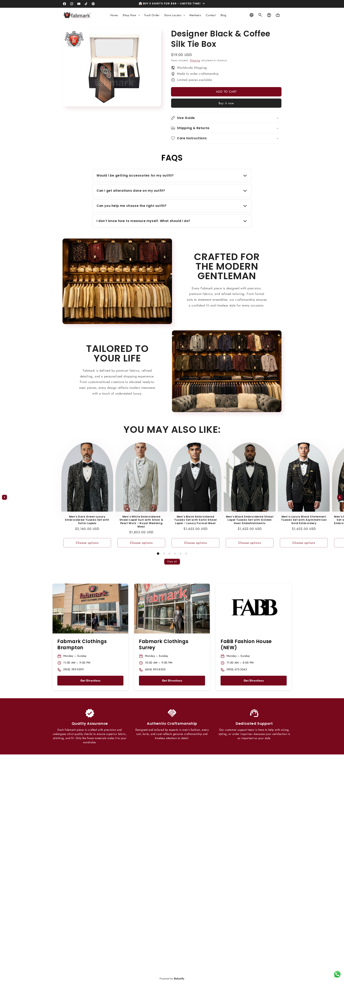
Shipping (195, 60)
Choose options (87, 543)
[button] (131, 15)
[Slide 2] (164, 553)
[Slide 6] (186, 553)
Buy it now (226, 103)
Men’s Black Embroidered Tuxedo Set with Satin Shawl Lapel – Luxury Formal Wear (195, 520)
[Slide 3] (169, 553)
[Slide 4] (175, 553)
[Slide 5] (180, 553)
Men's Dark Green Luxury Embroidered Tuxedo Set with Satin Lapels (87, 520)
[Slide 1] (158, 553)
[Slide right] (339, 497)
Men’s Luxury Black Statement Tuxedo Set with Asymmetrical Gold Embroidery (304, 520)
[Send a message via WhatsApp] (337, 974)
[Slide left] (4, 497)
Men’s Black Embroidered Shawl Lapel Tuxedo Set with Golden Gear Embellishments (249, 520)
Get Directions (90, 680)
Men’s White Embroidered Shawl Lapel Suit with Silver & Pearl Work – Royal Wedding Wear (141, 522)
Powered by (172, 978)
